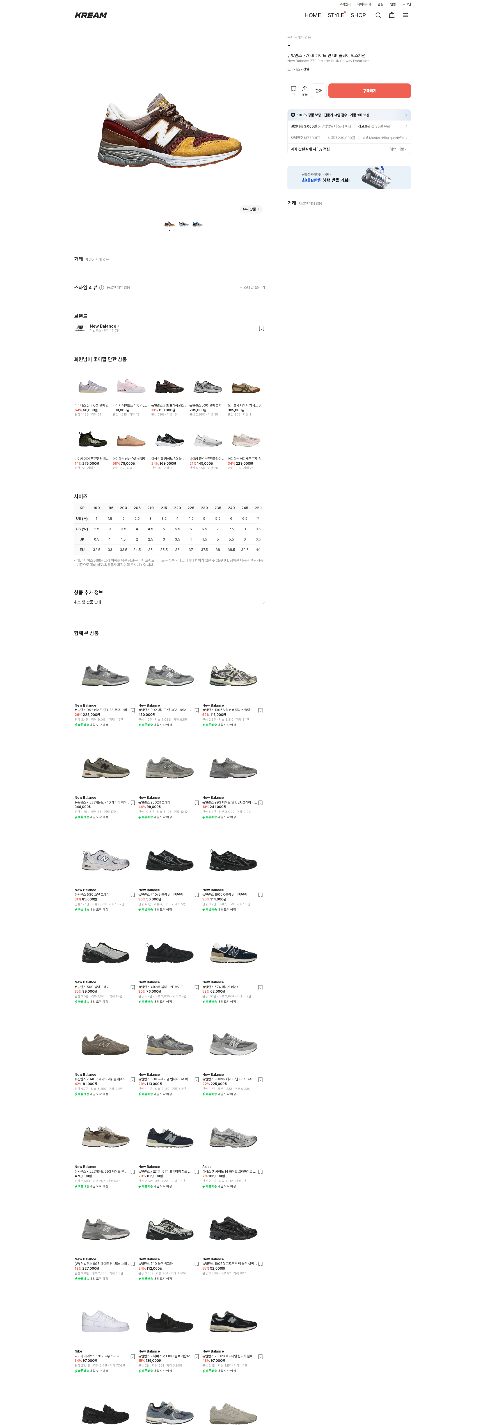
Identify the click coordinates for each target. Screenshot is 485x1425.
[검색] (378, 15)
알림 (393, 4)
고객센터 (345, 4)
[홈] (91, 15)
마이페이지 (364, 4)
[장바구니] (391, 15)
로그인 (406, 4)
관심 (380, 4)
